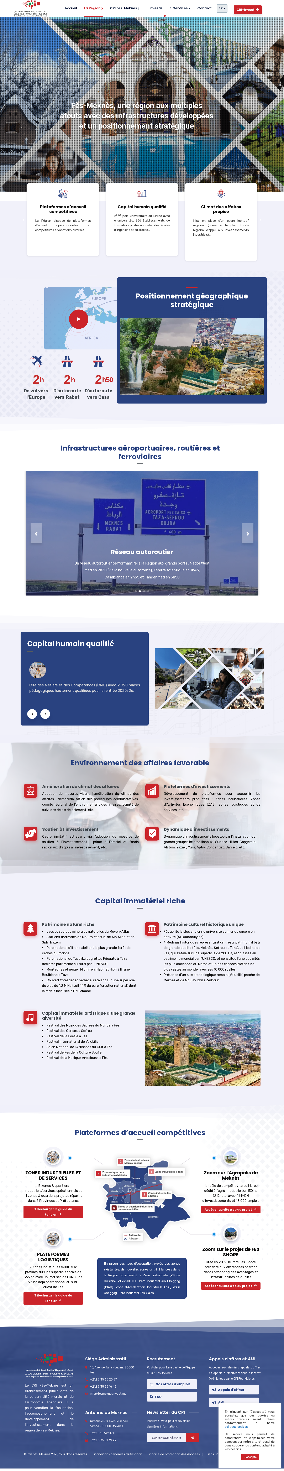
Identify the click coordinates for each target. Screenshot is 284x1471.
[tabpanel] (142, 533)
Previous (36, 533)
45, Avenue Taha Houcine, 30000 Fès (112, 1370)
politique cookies (236, 1427)
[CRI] (30, 8)
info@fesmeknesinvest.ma (108, 1393)
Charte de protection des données (175, 1454)
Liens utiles (214, 1454)
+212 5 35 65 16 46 (103, 1386)
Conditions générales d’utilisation (118, 1454)
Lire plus (63, 244)
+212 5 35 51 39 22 (103, 1440)
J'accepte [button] (250, 1457)
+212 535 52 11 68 (102, 1433)
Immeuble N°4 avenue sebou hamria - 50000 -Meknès (109, 1423)
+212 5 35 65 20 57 (103, 1379)
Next (247, 533)
